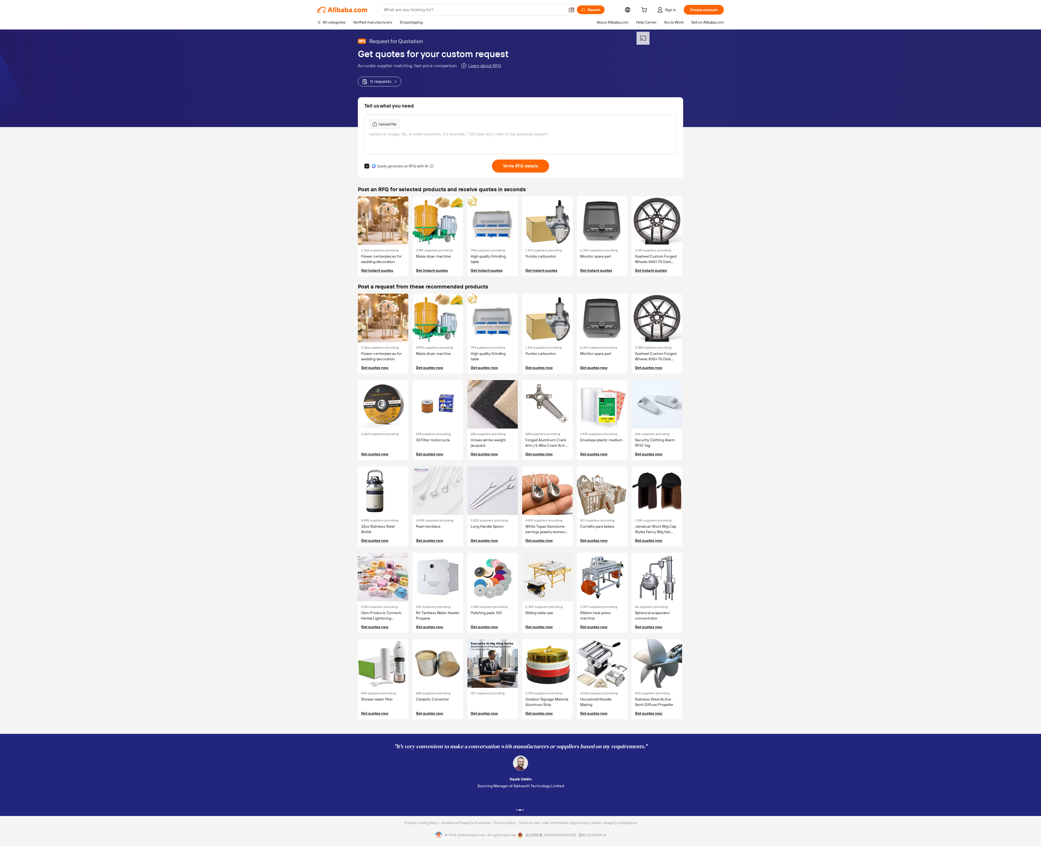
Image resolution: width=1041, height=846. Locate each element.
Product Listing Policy (421, 823)
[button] (571, 10)
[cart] (645, 10)
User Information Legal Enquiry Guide (571, 823)
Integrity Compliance (620, 823)
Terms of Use (529, 823)
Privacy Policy (505, 823)
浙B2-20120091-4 (592, 835)
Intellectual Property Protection (466, 823)
